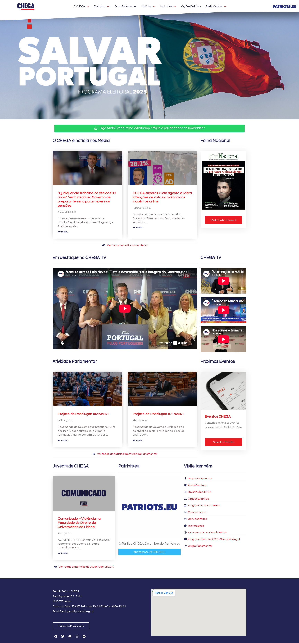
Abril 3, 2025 (64, 533)
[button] (149, 128)
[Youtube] (70, 636)
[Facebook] (56, 636)
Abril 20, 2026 (140, 420)
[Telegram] (84, 636)
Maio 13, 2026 (65, 420)
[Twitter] (63, 636)
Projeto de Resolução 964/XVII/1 (83, 414)
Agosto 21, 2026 (67, 212)
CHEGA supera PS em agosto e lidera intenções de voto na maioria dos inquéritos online (162, 197)
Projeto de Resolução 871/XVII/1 (158, 414)
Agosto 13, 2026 (142, 208)
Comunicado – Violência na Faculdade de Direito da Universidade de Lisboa (79, 523)
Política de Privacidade (71, 626)
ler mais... (63, 231)
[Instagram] (77, 636)
